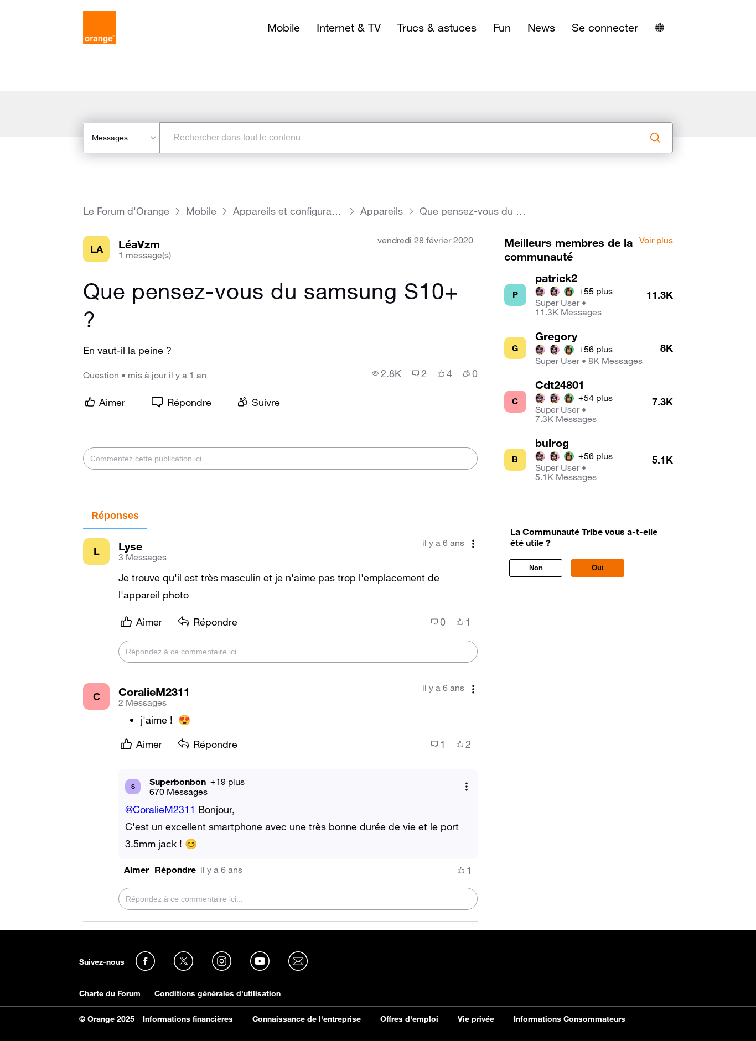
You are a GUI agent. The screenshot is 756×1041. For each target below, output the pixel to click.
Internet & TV (349, 27)
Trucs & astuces (437, 27)
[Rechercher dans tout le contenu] (655, 137)
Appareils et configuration (288, 211)
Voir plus (656, 241)
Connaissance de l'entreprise (306, 1019)
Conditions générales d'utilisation (217, 993)
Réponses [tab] (115, 515)
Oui (598, 568)
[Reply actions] (466, 786)
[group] (386, 373)
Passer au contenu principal (59, 8)
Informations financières (188, 1019)
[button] (136, 870)
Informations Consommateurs (569, 1019)
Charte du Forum (110, 993)
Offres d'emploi (409, 1019)
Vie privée (476, 1019)
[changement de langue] (659, 27)
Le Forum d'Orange (126, 211)
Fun (502, 27)
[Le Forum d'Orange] (99, 27)
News (541, 27)
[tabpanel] (280, 725)
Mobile (283, 27)
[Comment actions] (473, 544)
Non (536, 568)
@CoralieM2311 (160, 809)
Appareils (381, 211)
